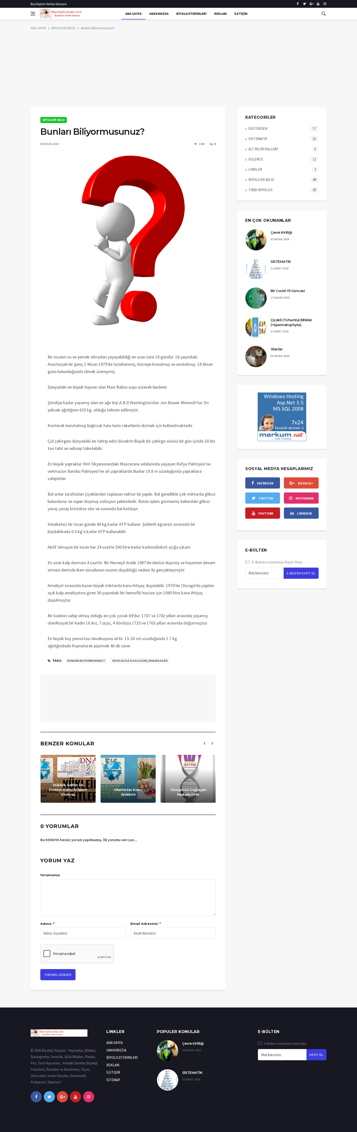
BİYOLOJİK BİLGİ (63, 28)
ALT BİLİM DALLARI (263, 149)
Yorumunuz (50, 875)
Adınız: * (47, 924)
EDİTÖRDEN (257, 128)
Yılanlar (277, 349)
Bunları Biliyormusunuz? (98, 28)
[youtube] (318, 4)
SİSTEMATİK (257, 138)
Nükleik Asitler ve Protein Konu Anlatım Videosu (68, 790)
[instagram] (324, 4)
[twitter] (304, 4)
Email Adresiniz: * (145, 924)
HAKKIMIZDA (159, 13)
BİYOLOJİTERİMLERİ (191, 13)
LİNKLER (255, 169)
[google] (311, 4)
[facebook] (297, 4)
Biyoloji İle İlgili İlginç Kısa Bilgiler (139, 660)
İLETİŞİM (240, 13)
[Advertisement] (178, 71)
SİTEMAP (113, 1080)
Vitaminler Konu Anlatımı (128, 792)
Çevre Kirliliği (281, 232)
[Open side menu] (33, 13)
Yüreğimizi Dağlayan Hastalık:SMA (188, 792)
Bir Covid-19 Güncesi (288, 291)
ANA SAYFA (133, 13)
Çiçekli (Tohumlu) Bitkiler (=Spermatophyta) (291, 322)
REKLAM (220, 13)
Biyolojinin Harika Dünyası (49, 4)
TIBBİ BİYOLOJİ (260, 189)
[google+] (62, 1096)
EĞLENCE (255, 159)
